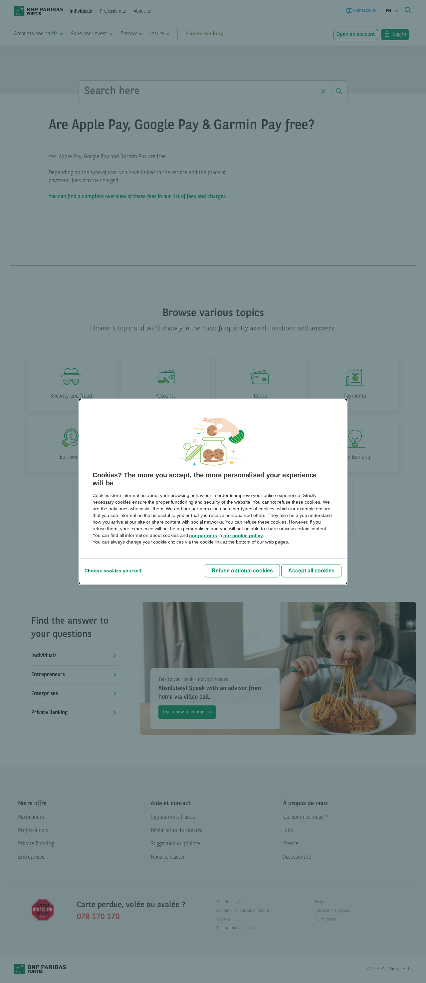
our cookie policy (243, 535)
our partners (203, 535)
